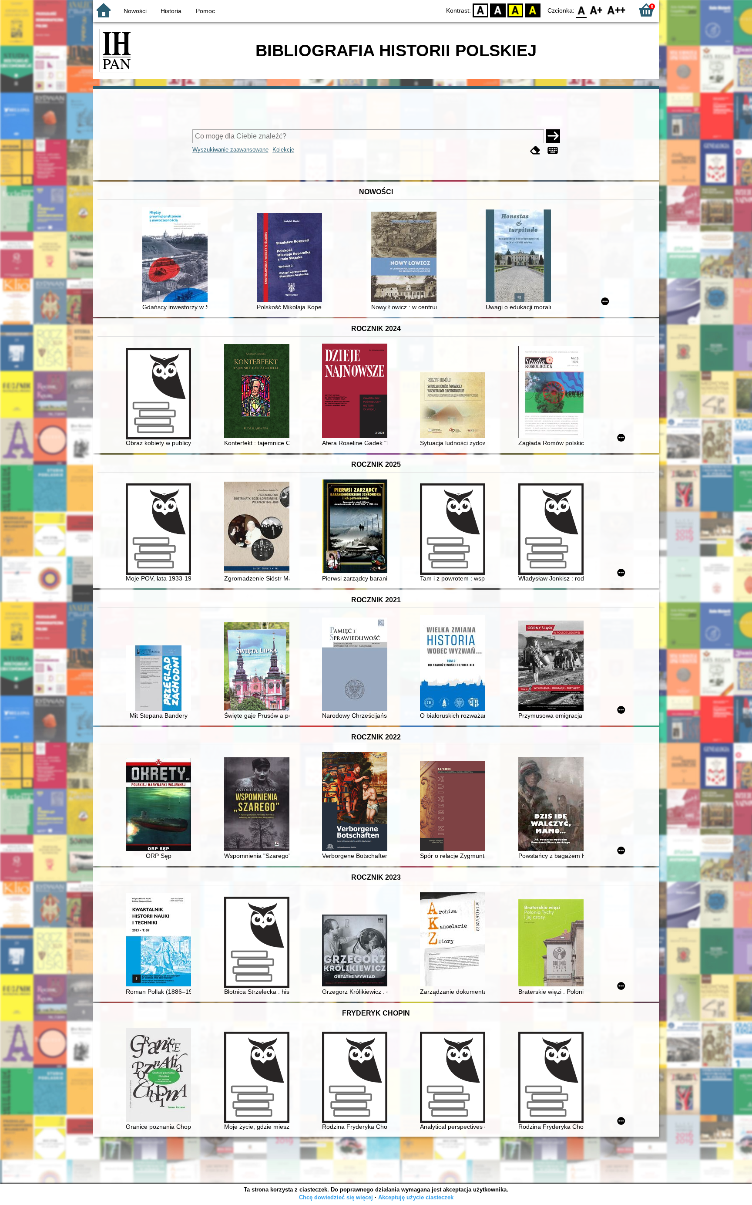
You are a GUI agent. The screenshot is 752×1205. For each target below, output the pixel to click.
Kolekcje (283, 149)
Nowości (135, 10)
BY (532, 10)
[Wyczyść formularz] (535, 150)
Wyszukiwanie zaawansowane (230, 149)
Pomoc (205, 10)
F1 (596, 10)
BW (498, 10)
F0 (581, 10)
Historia (171, 10)
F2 (616, 10)
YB (515, 10)
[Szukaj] (553, 136)
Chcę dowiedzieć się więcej (336, 1197)
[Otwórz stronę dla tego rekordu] (177, 255)
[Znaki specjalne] (553, 150)
